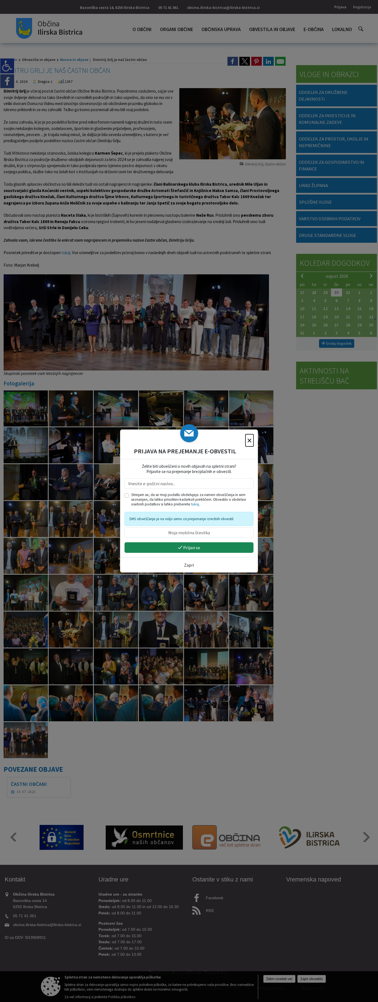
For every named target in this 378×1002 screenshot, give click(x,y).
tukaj (195, 504)
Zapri (189, 565)
